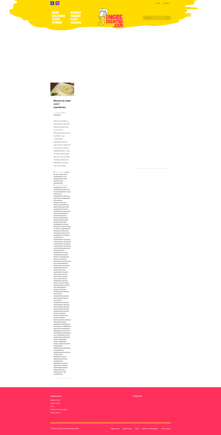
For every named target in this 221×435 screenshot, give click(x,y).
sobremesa (57, 324)
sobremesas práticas (61, 363)
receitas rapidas (59, 317)
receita (65, 254)
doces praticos (59, 220)
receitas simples (59, 320)
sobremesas (58, 348)
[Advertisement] (110, 52)
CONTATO (166, 3)
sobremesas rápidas (61, 365)
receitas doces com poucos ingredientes (61, 300)
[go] (168, 18)
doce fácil (66, 196)
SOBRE (158, 3)
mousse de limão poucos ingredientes (62, 237)
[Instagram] (57, 3)
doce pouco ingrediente (62, 198)
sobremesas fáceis (60, 356)
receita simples (59, 285)
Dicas (52, 406)
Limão (65, 179)
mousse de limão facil (61, 231)
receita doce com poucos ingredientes (61, 270)
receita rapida (64, 283)
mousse (65, 224)
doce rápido (58, 207)
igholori (57, 115)
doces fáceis (58, 215)
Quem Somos (55, 403)
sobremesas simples (60, 367)
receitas (56, 289)
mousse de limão (59, 226)
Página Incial (55, 400)
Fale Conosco (55, 413)
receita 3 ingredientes (61, 257)
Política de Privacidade (58, 409)
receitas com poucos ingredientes (61, 294)
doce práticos (64, 205)
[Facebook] (52, 3)
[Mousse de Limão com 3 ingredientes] (62, 89)
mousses (56, 250)
